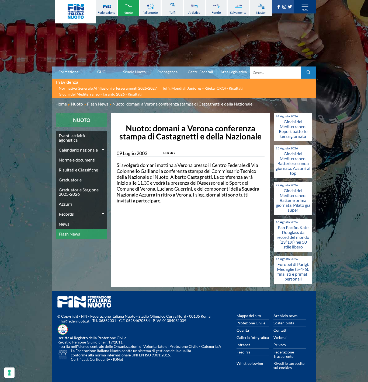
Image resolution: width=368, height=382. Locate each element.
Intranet (243, 344)
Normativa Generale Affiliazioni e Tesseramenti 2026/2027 (108, 88)
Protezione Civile (251, 323)
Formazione (68, 72)
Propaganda (167, 72)
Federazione (106, 12)
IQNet (118, 359)
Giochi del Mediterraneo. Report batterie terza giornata (293, 129)
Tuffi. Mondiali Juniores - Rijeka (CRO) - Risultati (202, 88)
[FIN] (75, 11)
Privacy (279, 344)
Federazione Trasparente (283, 354)
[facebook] (279, 7)
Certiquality (100, 359)
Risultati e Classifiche (78, 169)
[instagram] (285, 7)
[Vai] (308, 72)
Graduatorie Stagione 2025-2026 (79, 192)
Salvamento (238, 12)
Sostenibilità (283, 323)
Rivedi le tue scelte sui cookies (288, 365)
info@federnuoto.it (73, 321)
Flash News (69, 233)
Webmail (281, 337)
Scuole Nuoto (134, 72)
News (64, 223)
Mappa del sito (249, 315)
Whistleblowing (250, 363)
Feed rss (243, 352)
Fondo (216, 12)
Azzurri (65, 203)
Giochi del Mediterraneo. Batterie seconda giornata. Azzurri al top (293, 163)
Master (261, 12)
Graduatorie (70, 179)
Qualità (243, 330)
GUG (101, 72)
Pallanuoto (150, 12)
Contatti (280, 330)
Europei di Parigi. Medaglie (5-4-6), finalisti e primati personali (293, 271)
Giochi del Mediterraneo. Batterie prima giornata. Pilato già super (293, 200)
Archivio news (285, 315)
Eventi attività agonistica (72, 137)
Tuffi (172, 12)
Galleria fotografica (253, 337)
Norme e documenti (77, 159)
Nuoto (128, 12)
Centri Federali (200, 72)
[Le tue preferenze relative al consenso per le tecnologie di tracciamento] (9, 372)
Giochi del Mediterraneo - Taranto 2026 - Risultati (100, 94)
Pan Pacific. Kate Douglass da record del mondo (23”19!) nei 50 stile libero (293, 237)
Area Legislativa (233, 72)
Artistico (194, 12)
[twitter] (290, 7)
